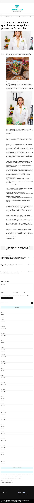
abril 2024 (2, 375)
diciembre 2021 (3, 440)
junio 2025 (2, 342)
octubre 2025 (3, 333)
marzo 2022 (3, 433)
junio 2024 (2, 370)
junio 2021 (2, 454)
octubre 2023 (3, 389)
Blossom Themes (4, 501)
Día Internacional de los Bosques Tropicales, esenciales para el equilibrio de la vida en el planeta (12, 265)
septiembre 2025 (3, 335)
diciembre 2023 (3, 384)
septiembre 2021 (3, 447)
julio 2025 (2, 340)
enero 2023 (3, 410)
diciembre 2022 (3, 412)
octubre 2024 (3, 361)
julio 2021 (2, 452)
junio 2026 (2, 314)
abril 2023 (2, 403)
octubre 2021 (3, 445)
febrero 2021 (3, 463)
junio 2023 (2, 398)
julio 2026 (2, 312)
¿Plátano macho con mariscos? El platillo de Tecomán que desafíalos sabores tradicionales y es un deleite (16, 474)
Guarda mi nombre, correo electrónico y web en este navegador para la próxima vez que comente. (16, 295)
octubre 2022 (3, 417)
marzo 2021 (3, 461)
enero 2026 (3, 326)
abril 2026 (2, 319)
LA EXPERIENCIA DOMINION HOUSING (7, 482)
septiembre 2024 (4, 363)
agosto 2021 (3, 449)
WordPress (13, 501)
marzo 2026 (3, 321)
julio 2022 (2, 424)
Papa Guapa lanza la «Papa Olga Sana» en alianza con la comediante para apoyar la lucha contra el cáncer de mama (14, 272)
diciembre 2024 (3, 356)
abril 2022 (2, 431)
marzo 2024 (3, 377)
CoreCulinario (17, 10)
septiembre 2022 (3, 419)
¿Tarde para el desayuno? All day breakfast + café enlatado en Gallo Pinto (12, 476)
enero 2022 (3, 438)
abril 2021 (2, 459)
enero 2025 (3, 354)
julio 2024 (2, 368)
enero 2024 (3, 382)
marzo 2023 (3, 405)
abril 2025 (2, 347)
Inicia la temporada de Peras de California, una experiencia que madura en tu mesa (13, 480)
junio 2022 (2, 426)
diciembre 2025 (3, 328)
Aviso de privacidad (4, 492)
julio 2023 (2, 396)
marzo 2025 (3, 349)
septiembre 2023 (3, 391)
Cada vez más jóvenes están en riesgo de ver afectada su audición (10, 478)
